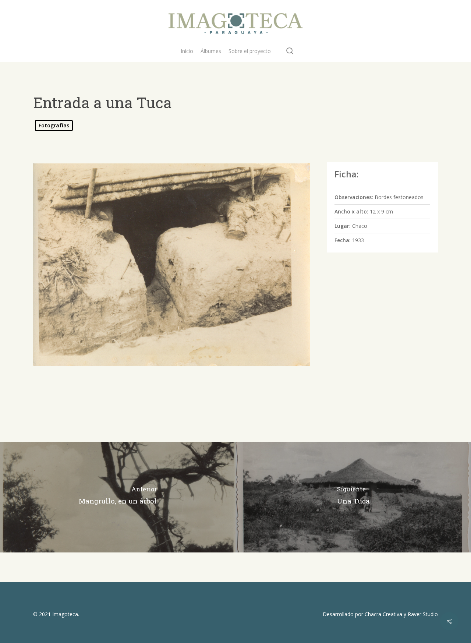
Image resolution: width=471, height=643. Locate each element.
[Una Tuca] (353, 497)
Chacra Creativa (383, 614)
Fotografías (54, 125)
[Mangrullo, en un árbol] (118, 497)
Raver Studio (423, 614)
